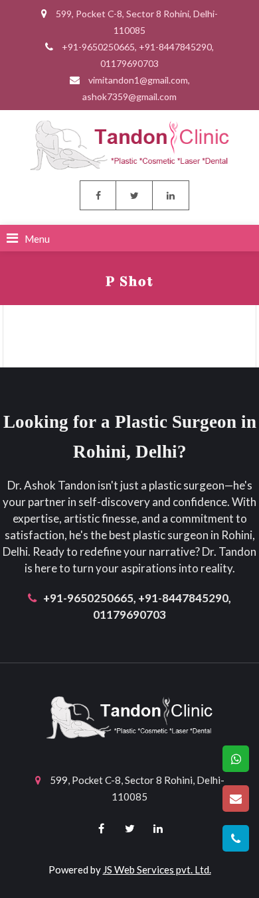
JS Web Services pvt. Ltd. (157, 869)
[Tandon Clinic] (129, 144)
